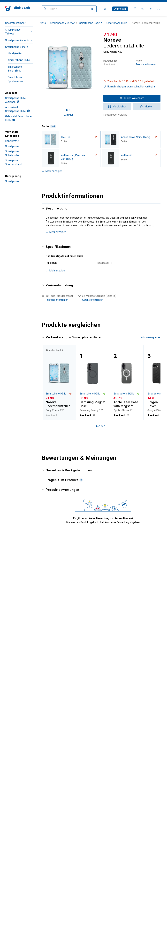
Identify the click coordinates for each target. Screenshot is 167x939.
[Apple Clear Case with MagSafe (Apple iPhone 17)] (127, 382)
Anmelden (120, 8)
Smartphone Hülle (19, 60)
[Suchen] (45, 9)
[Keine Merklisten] (150, 8)
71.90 (110, 34)
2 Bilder (68, 114)
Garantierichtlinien (92, 299)
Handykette (15, 53)
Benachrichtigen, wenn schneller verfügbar (131, 86)
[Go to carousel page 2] (99, 426)
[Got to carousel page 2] (69, 110)
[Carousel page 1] (97, 426)
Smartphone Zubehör (17, 40)
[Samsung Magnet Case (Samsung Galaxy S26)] (93, 382)
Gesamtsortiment (15, 23)
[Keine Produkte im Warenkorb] (158, 8)
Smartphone (12, 146)
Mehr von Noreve (146, 62)
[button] (131, 81)
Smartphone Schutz (16, 46)
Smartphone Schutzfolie (15, 68)
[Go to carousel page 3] (102, 426)
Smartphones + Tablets (14, 31)
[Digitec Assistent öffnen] (135, 8)
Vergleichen (119, 106)
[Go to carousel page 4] (104, 426)
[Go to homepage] (17, 8)
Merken (148, 106)
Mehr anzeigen (53, 171)
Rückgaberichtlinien (57, 299)
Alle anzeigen (149, 337)
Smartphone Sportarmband (16, 79)
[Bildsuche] (93, 9)
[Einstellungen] (105, 8)
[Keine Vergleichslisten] (142, 8)
